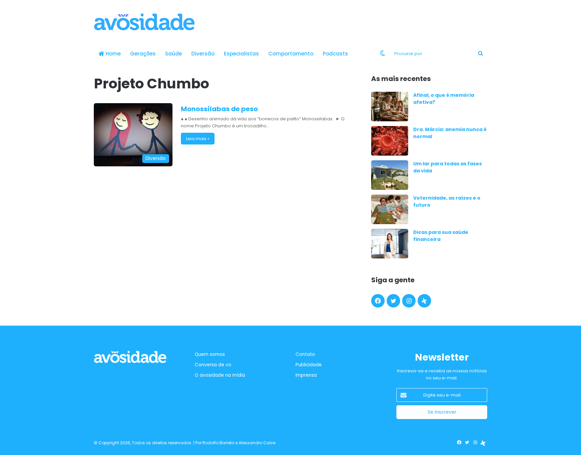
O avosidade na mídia (220, 375)
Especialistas (241, 53)
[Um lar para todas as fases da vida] (389, 175)
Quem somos (210, 354)
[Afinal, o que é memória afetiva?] (389, 106)
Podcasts (335, 53)
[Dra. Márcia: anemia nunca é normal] (389, 141)
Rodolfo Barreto (218, 443)
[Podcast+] (424, 300)
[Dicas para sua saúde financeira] (389, 243)
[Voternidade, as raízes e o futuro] (389, 209)
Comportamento (290, 53)
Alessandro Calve (257, 443)
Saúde (173, 53)
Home (112, 53)
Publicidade (309, 365)
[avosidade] (144, 21)
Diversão (203, 53)
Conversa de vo (213, 365)
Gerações (143, 53)
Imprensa (306, 375)
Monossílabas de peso (219, 109)
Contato (305, 354)
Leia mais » (197, 138)
